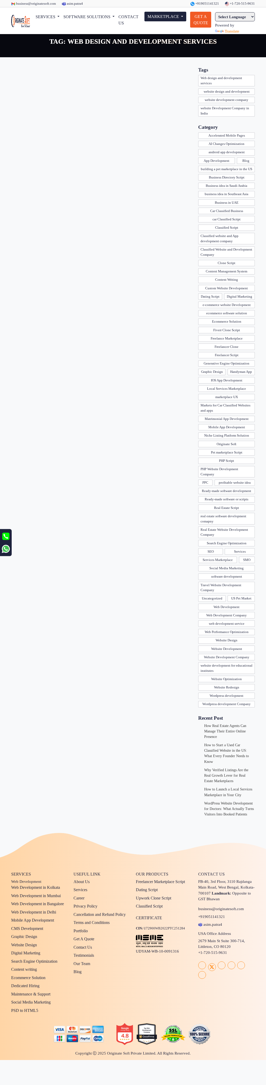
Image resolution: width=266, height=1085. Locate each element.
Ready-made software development (226, 491)
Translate (232, 31)
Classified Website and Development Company (226, 252)
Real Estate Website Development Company (224, 532)
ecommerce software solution (226, 313)
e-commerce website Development (227, 305)
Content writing (24, 969)
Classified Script (226, 227)
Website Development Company (226, 657)
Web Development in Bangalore (37, 904)
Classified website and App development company (219, 238)
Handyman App (241, 372)
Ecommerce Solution (226, 321)
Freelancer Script (226, 355)
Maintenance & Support (30, 994)
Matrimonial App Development (227, 419)
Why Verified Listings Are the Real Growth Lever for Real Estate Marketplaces (226, 775)
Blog (245, 161)
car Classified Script (226, 219)
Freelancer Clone (226, 347)
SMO (246, 560)
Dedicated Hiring (25, 986)
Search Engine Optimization (227, 543)
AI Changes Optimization (226, 144)
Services (240, 551)
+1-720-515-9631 (242, 3)
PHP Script (226, 461)
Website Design (226, 640)
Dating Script (210, 296)
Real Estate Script (226, 508)
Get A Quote (84, 939)
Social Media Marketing (226, 568)
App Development (216, 161)
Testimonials (84, 955)
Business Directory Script (226, 177)
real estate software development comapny (223, 518)
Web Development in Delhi (33, 912)
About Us (82, 881)
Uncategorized (212, 598)
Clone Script (226, 263)
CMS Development (27, 928)
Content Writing (226, 280)
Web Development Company (226, 615)
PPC (205, 482)
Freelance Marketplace (227, 338)
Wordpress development (226, 696)
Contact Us (83, 947)
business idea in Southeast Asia (226, 194)
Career (79, 898)
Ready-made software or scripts (226, 499)
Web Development (227, 607)
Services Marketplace (218, 560)
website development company (226, 100)
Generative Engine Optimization (226, 363)
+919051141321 (207, 3)
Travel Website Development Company (221, 587)
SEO (211, 551)
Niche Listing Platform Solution (226, 435)
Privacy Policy (85, 906)
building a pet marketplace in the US (226, 169)
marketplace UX (226, 397)
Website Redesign (226, 687)
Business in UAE (226, 203)
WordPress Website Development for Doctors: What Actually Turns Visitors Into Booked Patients (229, 808)
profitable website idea (235, 482)
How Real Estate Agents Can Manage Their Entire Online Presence (225, 731)
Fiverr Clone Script (226, 330)
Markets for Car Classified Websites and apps (225, 407)
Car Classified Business (226, 211)
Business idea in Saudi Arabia (226, 186)
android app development (227, 152)
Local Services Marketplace (226, 389)
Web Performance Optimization (227, 632)
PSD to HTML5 (24, 1010)
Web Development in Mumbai (36, 895)
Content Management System (226, 271)
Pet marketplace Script (226, 452)
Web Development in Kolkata (35, 887)
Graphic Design (212, 372)
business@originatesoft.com (36, 3)
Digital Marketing (239, 296)
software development (226, 576)
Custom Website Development (226, 288)
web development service (226, 624)
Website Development (226, 649)
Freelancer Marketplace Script (160, 881)
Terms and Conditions (92, 922)
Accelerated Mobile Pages (226, 135)
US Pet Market (241, 598)
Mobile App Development (226, 427)
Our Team (82, 963)
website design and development (227, 91)
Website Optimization (226, 679)
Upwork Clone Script (153, 898)
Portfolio (81, 931)
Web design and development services (221, 80)
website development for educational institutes (226, 668)
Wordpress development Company (226, 704)
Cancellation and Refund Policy (100, 914)
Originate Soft (226, 444)
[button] (48, 17)
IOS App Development (226, 380)
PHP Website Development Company (219, 471)
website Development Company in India (225, 110)
